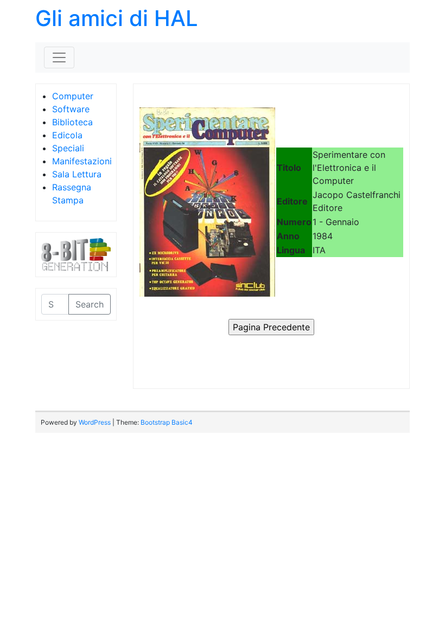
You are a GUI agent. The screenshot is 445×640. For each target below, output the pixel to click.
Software (71, 109)
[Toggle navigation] (59, 57)
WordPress (95, 422)
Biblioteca (72, 122)
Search (89, 304)
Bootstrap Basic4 (167, 422)
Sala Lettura (76, 174)
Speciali (68, 148)
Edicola (67, 135)
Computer (72, 96)
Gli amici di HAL (116, 18)
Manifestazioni (82, 161)
